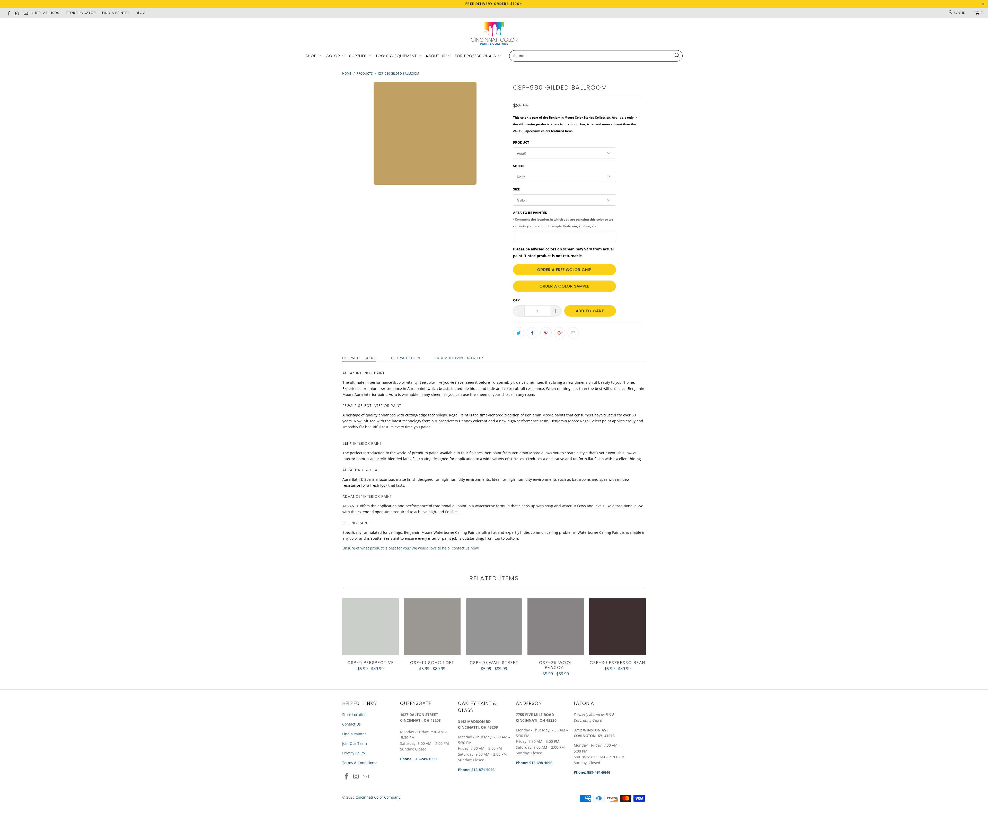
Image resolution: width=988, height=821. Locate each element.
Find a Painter (354, 733)
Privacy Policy (353, 752)
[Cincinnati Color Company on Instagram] (17, 12)
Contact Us (351, 724)
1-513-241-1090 (45, 12)
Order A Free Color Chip (564, 269)
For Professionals (476, 55)
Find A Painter (116, 12)
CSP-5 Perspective (370, 626)
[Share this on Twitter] (518, 332)
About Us (436, 55)
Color (333, 55)
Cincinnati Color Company (378, 797)
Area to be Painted (563, 219)
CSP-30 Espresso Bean (617, 626)
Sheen (518, 165)
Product (521, 142)
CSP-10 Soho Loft (432, 626)
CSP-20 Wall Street (494, 626)
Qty (516, 300)
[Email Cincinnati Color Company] (25, 13)
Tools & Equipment (396, 55)
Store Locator (81, 12)
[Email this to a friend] (573, 332)
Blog (141, 12)
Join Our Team (354, 743)
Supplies (358, 55)
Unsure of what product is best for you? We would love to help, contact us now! (410, 548)
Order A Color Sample (564, 286)
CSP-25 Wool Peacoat (555, 626)
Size (516, 189)
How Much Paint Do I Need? (459, 357)
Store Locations (355, 714)
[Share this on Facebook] (532, 332)
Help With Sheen (405, 357)
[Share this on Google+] (559, 332)
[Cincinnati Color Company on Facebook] (8, 12)
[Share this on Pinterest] (546, 332)
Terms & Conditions (359, 762)
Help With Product (359, 357)
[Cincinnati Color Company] (494, 33)
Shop (310, 55)
